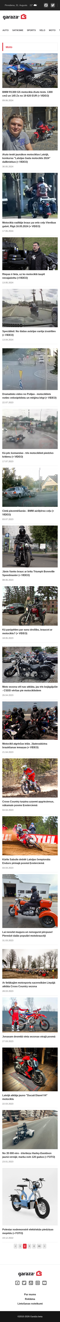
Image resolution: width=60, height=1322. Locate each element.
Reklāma (30, 1299)
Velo (42, 30)
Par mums (30, 1294)
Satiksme (17, 30)
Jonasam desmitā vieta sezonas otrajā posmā (28, 1036)
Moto (52, 30)
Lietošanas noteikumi (30, 1303)
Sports (31, 30)
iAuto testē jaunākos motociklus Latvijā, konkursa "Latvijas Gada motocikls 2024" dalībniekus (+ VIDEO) (26, 158)
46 (39, 1246)
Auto (5, 30)
